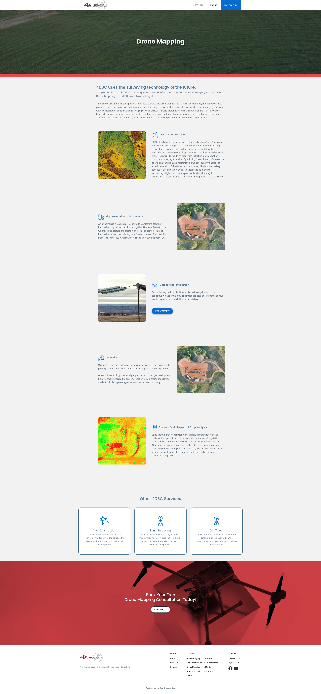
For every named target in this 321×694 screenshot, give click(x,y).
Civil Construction (194, 663)
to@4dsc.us (233, 663)
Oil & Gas (208, 659)
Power (189, 676)
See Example (162, 311)
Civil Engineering (211, 663)
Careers (173, 667)
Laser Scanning (193, 671)
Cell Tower (208, 671)
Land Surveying (193, 659)
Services (198, 5)
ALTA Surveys (210, 667)
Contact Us (230, 5)
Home (172, 659)
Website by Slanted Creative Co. (160, 688)
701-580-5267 (234, 659)
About (213, 5)
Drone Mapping (193, 667)
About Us (174, 663)
